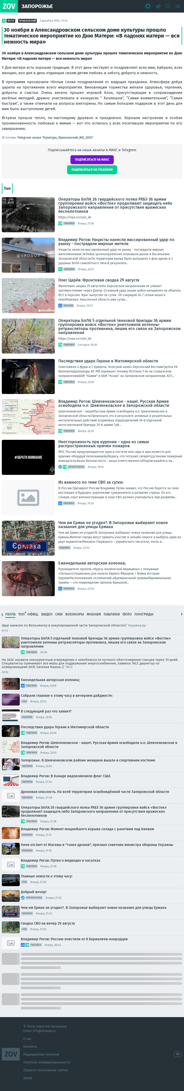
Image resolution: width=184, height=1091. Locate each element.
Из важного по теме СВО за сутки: (90, 482)
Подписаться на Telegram (92, 170)
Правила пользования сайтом (45, 1070)
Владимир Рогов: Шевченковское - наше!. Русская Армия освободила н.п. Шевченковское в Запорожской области (113, 403)
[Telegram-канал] (157, 6)
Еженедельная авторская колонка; (92, 563)
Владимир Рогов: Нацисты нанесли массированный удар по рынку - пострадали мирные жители (116, 241)
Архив (27, 1078)
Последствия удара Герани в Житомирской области (108, 361)
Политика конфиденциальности (46, 1062)
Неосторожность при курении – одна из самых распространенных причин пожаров (103, 443)
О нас (27, 1039)
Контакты (30, 1047)
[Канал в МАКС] (148, 6)
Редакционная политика (41, 1054)
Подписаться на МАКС (92, 160)
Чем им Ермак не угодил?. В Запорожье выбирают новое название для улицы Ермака (113, 524)
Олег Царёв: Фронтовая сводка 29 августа (98, 280)
